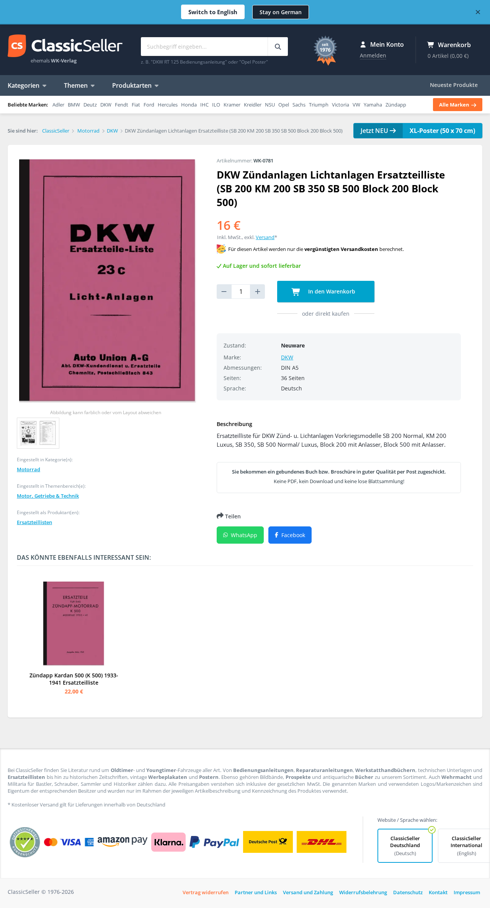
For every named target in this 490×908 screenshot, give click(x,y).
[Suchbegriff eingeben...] (278, 46)
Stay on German (281, 12)
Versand (265, 237)
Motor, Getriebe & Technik (48, 495)
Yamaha (373, 104)
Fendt (121, 104)
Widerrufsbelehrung (363, 892)
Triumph (318, 104)
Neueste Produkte (454, 85)
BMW (74, 104)
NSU (270, 104)
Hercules (168, 104)
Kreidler (252, 104)
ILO (216, 104)
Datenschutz (408, 892)
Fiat (136, 104)
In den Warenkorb (331, 291)
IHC (204, 104)
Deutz (90, 104)
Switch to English (212, 12)
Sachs (298, 104)
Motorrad (28, 469)
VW (356, 104)
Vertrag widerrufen (206, 892)
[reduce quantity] (224, 291)
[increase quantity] (257, 291)
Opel (283, 104)
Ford (149, 104)
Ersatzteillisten (34, 522)
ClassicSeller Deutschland (405, 846)
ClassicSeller (65, 46)
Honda (189, 104)
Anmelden (373, 55)
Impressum (467, 892)
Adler (58, 104)
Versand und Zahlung (308, 892)
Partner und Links (256, 892)
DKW (105, 104)
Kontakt (438, 892)
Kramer (232, 104)
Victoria (340, 104)
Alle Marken (454, 104)
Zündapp (395, 104)
